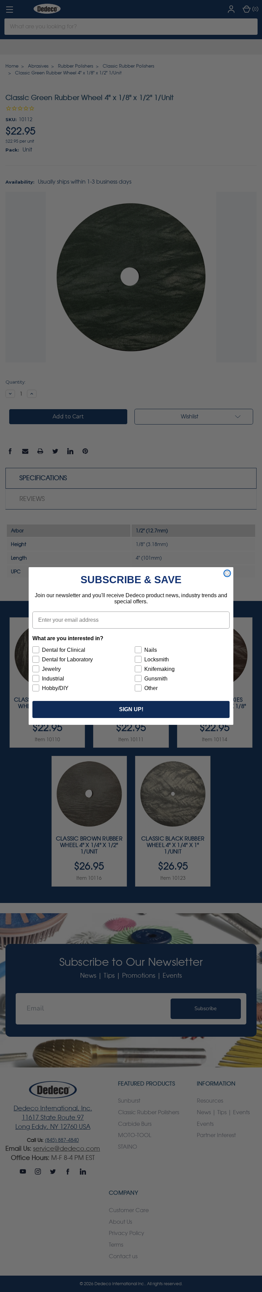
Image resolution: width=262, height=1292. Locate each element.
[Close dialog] (227, 573)
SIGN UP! (131, 709)
